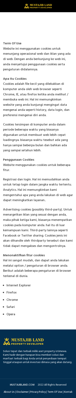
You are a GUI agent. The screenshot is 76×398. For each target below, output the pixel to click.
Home (29, 27)
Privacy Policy (38, 392)
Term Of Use (54, 392)
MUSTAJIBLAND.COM (22, 385)
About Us (9, 392)
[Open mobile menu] (5, 6)
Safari (10, 307)
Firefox (11, 292)
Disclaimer (22, 392)
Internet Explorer (18, 285)
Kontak (68, 392)
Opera (10, 314)
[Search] (71, 6)
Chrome (12, 300)
